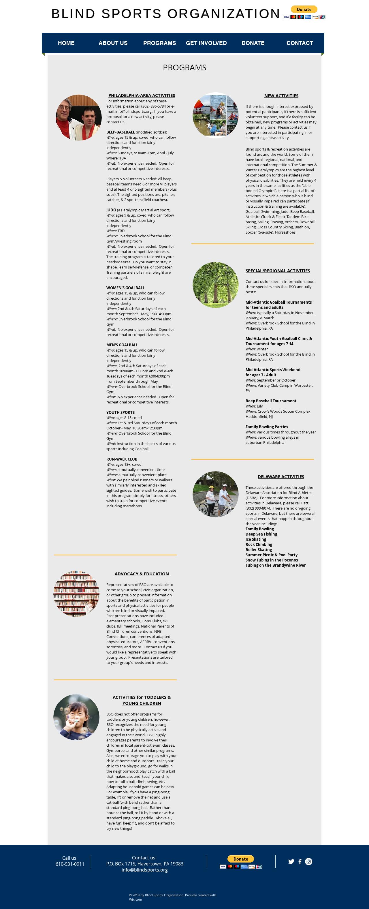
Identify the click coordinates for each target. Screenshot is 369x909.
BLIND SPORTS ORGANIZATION (166, 13)
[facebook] (300, 861)
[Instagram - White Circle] (308, 861)
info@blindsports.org (133, 111)
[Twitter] (291, 861)
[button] (241, 862)
